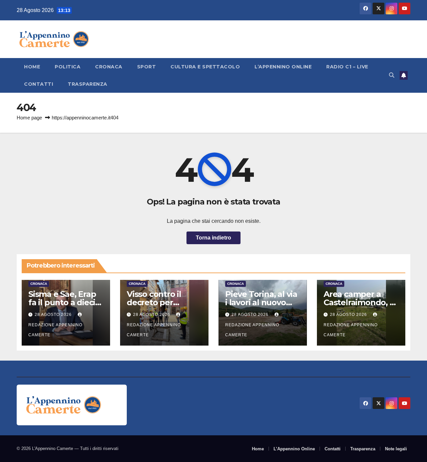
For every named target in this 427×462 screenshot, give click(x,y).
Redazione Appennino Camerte (55, 330)
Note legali (396, 448)
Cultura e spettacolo (205, 67)
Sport (146, 67)
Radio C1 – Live (347, 67)
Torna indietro (213, 238)
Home (32, 67)
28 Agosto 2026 (54, 314)
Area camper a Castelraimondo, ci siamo (360, 302)
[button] (391, 75)
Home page (29, 117)
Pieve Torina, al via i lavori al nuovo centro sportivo (261, 302)
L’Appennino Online (294, 448)
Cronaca (108, 67)
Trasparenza (87, 84)
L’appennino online (283, 67)
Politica (67, 67)
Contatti (38, 84)
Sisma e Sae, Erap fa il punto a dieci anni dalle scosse (62, 302)
